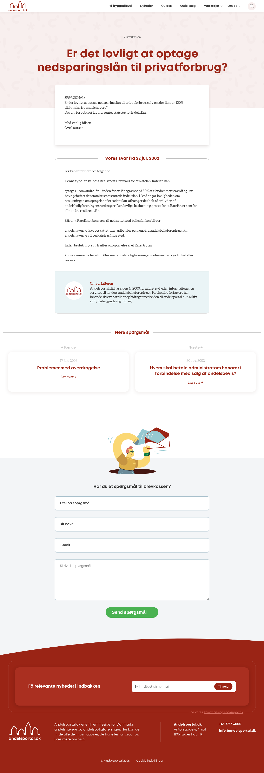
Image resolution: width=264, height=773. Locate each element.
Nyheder (146, 6)
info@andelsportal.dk (237, 730)
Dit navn (66, 524)
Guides (166, 6)
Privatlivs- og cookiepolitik (223, 712)
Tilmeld (223, 686)
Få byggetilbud (120, 6)
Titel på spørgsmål (75, 503)
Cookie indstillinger (149, 761)
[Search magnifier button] (251, 6)
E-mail (65, 545)
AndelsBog (188, 6)
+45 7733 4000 (230, 724)
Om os (232, 6)
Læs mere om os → (69, 739)
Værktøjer (211, 6)
